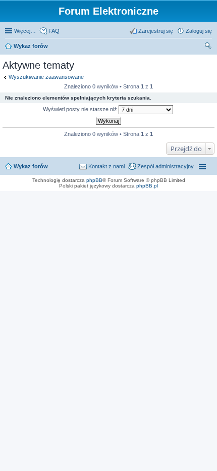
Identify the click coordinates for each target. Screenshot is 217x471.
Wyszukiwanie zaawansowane (46, 77)
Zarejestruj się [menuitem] (155, 31)
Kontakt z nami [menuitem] (106, 166)
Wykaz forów (31, 46)
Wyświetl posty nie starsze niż (81, 109)
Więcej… (25, 31)
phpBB (94, 180)
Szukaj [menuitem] (208, 47)
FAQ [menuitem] (54, 31)
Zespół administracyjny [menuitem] (165, 166)
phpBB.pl (147, 186)
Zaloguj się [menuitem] (199, 31)
